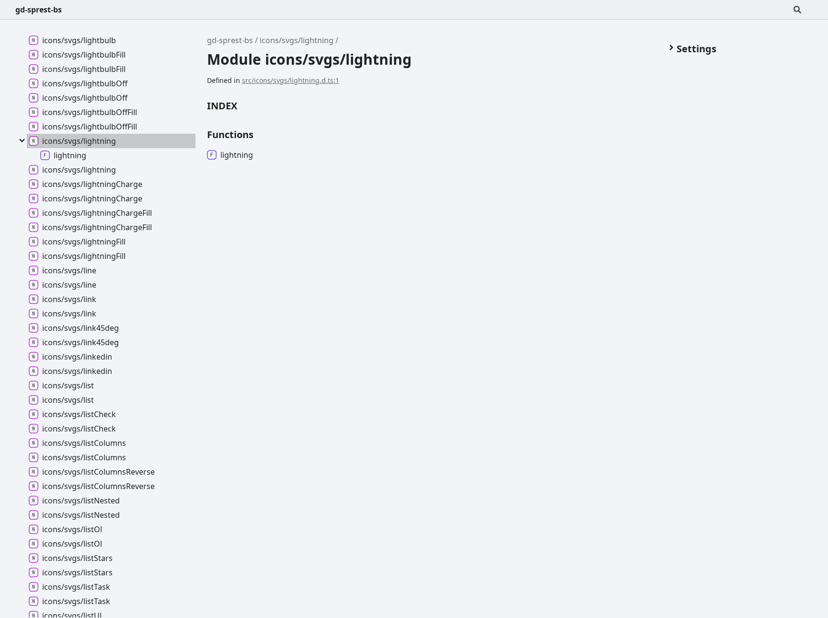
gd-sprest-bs (38, 9)
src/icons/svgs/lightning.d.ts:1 (290, 80)
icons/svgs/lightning (297, 40)
